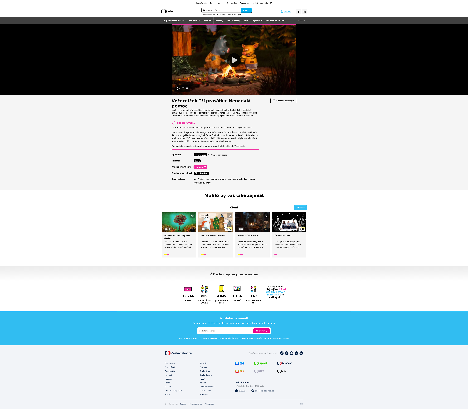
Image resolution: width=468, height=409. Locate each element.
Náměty (219, 21)
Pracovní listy (233, 21)
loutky (252, 179)
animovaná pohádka (237, 179)
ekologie (223, 14)
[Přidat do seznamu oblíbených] (192, 215)
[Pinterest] (304, 11)
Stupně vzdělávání (172, 21)
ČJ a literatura (201, 173)
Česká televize (201, 3)
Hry (246, 21)
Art (261, 3)
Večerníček (203, 179)
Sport (226, 3)
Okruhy (207, 21)
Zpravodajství (215, 3)
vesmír (215, 14)
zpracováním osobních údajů (277, 338)
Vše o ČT (268, 3)
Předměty (192, 21)
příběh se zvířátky (202, 182)
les (195, 179)
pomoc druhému (218, 179)
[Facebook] (298, 11)
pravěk (240, 14)
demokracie (232, 14)
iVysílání (233, 3)
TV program (244, 3)
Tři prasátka (200, 154)
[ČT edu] (167, 12)
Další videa (300, 207)
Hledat (246, 10)
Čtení (197, 161)
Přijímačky (257, 21)
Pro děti (255, 3)
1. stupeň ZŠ (200, 167)
